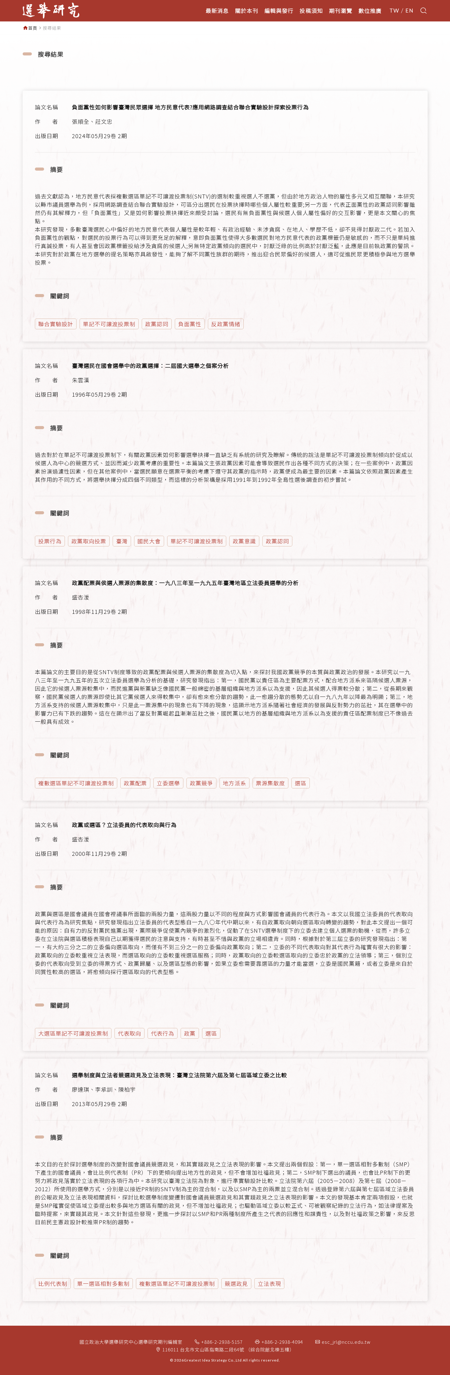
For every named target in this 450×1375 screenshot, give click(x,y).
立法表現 (269, 1283)
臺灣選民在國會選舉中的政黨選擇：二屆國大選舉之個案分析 (150, 365)
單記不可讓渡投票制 (109, 324)
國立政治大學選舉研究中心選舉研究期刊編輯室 (131, 1341)
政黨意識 (244, 541)
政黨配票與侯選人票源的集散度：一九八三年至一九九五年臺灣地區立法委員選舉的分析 (185, 583)
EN (409, 10)
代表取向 (129, 1033)
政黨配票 (135, 783)
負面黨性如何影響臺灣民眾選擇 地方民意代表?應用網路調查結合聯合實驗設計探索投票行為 (190, 107)
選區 (300, 783)
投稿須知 (311, 10)
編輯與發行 (279, 10)
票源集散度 (270, 783)
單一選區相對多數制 (103, 1283)
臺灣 (122, 541)
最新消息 (217, 10)
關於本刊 (246, 10)
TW (394, 10)
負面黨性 (189, 324)
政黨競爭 (201, 783)
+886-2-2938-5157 (222, 1341)
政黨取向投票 (88, 541)
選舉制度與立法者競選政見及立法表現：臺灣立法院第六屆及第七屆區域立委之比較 (179, 1075)
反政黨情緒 (225, 324)
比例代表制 (52, 1283)
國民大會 (149, 541)
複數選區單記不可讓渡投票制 (76, 783)
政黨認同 (156, 324)
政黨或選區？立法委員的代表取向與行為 (124, 825)
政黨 (190, 1033)
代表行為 (162, 1033)
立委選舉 (168, 783)
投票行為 (50, 541)
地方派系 (234, 783)
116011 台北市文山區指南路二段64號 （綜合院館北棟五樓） (228, 1349)
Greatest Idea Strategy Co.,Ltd (213, 1360)
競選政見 (236, 1283)
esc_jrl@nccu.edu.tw (346, 1341)
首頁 (32, 28)
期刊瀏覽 (340, 10)
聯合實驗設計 (55, 324)
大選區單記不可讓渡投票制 (73, 1033)
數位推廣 (370, 10)
